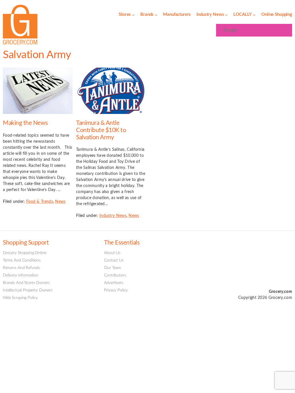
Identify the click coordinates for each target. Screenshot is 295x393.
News (60, 202)
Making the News (25, 123)
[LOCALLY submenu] (254, 15)
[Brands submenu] (156, 15)
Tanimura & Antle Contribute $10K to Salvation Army (101, 130)
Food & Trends (39, 202)
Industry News (112, 216)
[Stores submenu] (133, 15)
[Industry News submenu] (226, 15)
